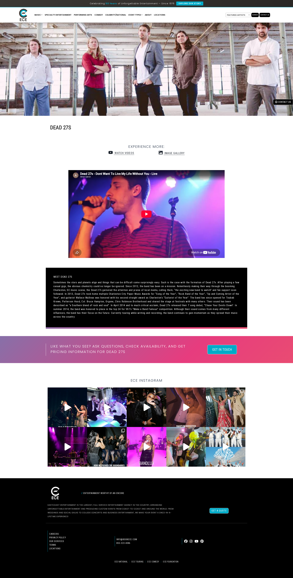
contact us (284, 102)
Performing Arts (83, 15)
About (148, 15)
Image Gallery (174, 153)
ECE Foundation (170, 561)
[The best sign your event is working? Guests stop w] (107, 407)
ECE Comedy (153, 561)
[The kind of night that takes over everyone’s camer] (146, 407)
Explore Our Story (190, 3)
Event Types (134, 15)
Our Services (56, 541)
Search (255, 15)
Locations (159, 15)
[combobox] (238, 15)
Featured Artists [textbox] (236, 15)
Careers (54, 534)
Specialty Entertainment (58, 15)
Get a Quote (219, 510)
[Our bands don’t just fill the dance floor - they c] (186, 446)
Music (37, 15)
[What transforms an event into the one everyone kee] (107, 446)
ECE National (121, 561)
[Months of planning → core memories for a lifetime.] (67, 446)
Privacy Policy (57, 537)
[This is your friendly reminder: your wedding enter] (225, 407)
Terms (52, 545)
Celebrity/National (115, 15)
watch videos (124, 153)
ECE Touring (137, 561)
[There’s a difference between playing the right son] (186, 407)
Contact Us (264, 15)
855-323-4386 (123, 543)
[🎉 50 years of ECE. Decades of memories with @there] (225, 446)
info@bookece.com (126, 539)
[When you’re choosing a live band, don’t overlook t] (67, 407)
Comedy (98, 15)
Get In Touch (222, 349)
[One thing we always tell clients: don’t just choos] (146, 446)
